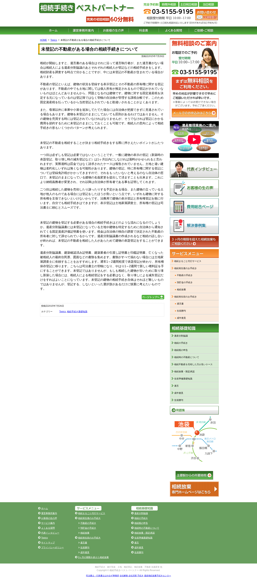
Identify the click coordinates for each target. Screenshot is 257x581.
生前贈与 (181, 310)
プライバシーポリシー (52, 547)
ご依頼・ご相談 (204, 30)
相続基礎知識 (194, 328)
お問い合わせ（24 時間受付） (206, 14)
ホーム (53, 30)
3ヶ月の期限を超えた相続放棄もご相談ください (194, 241)
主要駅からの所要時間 (194, 475)
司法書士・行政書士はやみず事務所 (102, 575)
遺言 (176, 386)
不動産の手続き (185, 275)
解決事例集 (194, 225)
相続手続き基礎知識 (77, 311)
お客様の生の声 (113, 30)
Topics (53, 40)
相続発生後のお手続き (185, 268)
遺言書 (180, 303)
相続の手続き (181, 343)
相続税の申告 (181, 350)
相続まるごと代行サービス (187, 261)
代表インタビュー (194, 169)
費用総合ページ (194, 206)
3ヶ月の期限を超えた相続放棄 (93, 557)
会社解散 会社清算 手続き (132, 575)
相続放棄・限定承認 (184, 371)
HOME (43, 40)
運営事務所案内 (83, 30)
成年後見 (181, 318)
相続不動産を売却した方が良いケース (193, 364)
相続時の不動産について (186, 357)
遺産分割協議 (181, 335)
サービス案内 (48, 523)
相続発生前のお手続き (185, 296)
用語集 (194, 410)
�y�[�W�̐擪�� (153, 297)
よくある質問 (174, 30)
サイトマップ (48, 542)
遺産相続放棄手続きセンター (157, 575)
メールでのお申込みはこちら (194, 113)
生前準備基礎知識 (183, 378)
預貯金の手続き (185, 282)
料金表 (143, 30)
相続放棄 (181, 289)
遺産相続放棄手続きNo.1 (194, 489)
